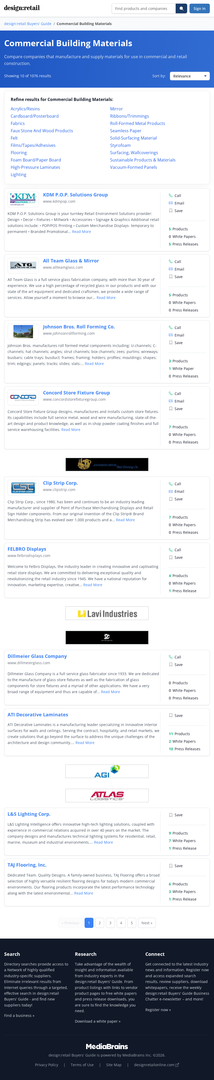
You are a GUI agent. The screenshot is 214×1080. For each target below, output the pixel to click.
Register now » (158, 1009)
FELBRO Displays (27, 549)
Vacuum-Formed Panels (133, 167)
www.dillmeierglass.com (29, 662)
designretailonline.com (154, 1064)
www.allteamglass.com (63, 267)
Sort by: (159, 75)
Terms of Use (82, 1064)
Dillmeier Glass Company (37, 656)
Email (179, 203)
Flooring (19, 152)
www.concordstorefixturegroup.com (74, 399)
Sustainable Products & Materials (143, 160)
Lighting (18, 174)
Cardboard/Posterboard (35, 116)
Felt (14, 138)
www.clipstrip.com (59, 489)
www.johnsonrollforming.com (69, 333)
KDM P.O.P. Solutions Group (75, 194)
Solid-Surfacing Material (133, 138)
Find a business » (19, 1015)
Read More (81, 231)
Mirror (116, 109)
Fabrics (18, 123)
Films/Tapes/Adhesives (33, 145)
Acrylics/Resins (25, 109)
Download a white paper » (98, 1021)
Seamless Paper (125, 131)
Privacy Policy (46, 1064)
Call (178, 195)
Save (179, 210)
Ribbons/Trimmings (129, 116)
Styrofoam (120, 145)
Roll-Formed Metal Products (137, 123)
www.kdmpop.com (59, 201)
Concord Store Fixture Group (76, 392)
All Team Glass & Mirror (71, 260)
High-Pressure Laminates (35, 167)
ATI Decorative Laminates (38, 714)
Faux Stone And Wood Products (42, 131)
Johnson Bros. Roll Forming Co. (79, 326)
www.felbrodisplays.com (29, 555)
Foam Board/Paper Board (36, 160)
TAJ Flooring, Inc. (27, 865)
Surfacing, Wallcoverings (134, 152)
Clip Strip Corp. (60, 483)
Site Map (114, 1064)
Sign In (200, 8)
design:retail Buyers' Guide (27, 23)
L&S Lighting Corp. (29, 814)
